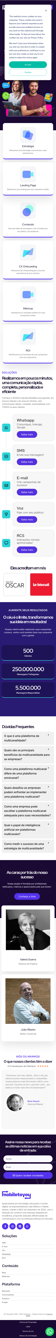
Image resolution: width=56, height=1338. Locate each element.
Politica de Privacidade (28, 1322)
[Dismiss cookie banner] (46, 11)
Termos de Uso (28, 1331)
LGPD (28, 1327)
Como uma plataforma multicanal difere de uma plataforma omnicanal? (25, 773)
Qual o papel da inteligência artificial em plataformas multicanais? (22, 830)
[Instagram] (12, 1226)
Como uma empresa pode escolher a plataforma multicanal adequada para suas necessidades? (27, 811)
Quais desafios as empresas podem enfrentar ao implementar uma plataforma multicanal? (25, 792)
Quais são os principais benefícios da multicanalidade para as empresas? (27, 755)
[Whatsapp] (27, 1226)
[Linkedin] (20, 1226)
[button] (28, 739)
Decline (28, 72)
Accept (28, 64)
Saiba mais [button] (27, 434)
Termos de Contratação (28, 1336)
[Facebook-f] (5, 1226)
